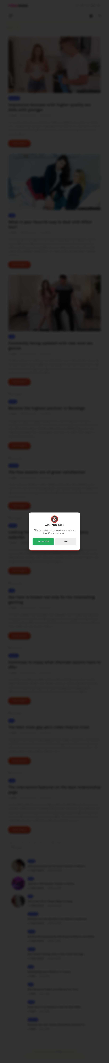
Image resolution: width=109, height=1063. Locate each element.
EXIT (66, 542)
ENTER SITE (43, 542)
